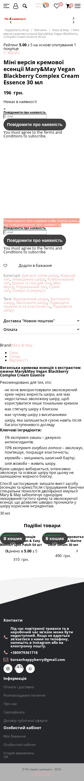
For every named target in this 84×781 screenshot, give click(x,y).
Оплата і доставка (19, 686)
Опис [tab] (14, 352)
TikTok (19, 668)
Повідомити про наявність (35, 124)
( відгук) (11, 52)
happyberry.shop (17, 30)
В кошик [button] (13, 538)
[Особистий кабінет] (15, 6)
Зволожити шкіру (31, 302)
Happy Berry (42, 772)
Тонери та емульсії (28, 290)
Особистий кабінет (20, 744)
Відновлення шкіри (30, 298)
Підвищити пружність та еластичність (36, 304)
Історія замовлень (19, 753)
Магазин (40, 30)
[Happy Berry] (42, 5)
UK (6, 756)
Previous (10, 18)
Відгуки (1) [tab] (18, 360)
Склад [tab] (14, 356)
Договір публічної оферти (26, 720)
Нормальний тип (31, 286)
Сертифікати (14, 712)
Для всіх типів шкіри (40, 275)
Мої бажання (15, 736)
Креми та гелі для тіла (31, 283)
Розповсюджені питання (24, 695)
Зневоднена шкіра (28, 279)
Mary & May (60, 30)
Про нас (10, 703)
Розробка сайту (42, 775)
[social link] (8, 668)
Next (73, 18)
